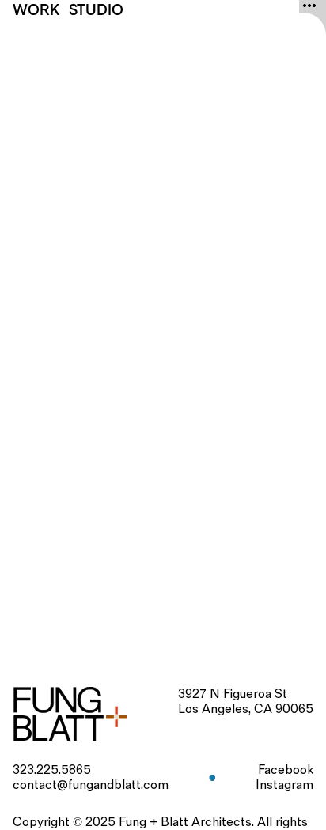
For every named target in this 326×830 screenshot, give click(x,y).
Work (36, 9)
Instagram (284, 785)
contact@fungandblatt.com (91, 785)
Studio (96, 9)
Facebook (285, 770)
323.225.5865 (52, 770)
